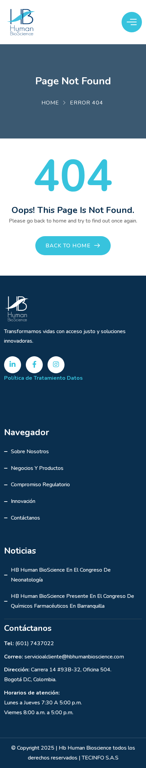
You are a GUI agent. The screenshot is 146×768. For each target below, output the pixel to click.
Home (50, 103)
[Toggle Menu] (131, 22)
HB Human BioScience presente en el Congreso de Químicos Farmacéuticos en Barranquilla (72, 601)
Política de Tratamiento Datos (43, 378)
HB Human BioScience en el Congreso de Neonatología (61, 575)
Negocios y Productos (37, 468)
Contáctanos (25, 518)
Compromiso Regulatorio (40, 484)
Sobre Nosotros (30, 451)
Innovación (23, 501)
